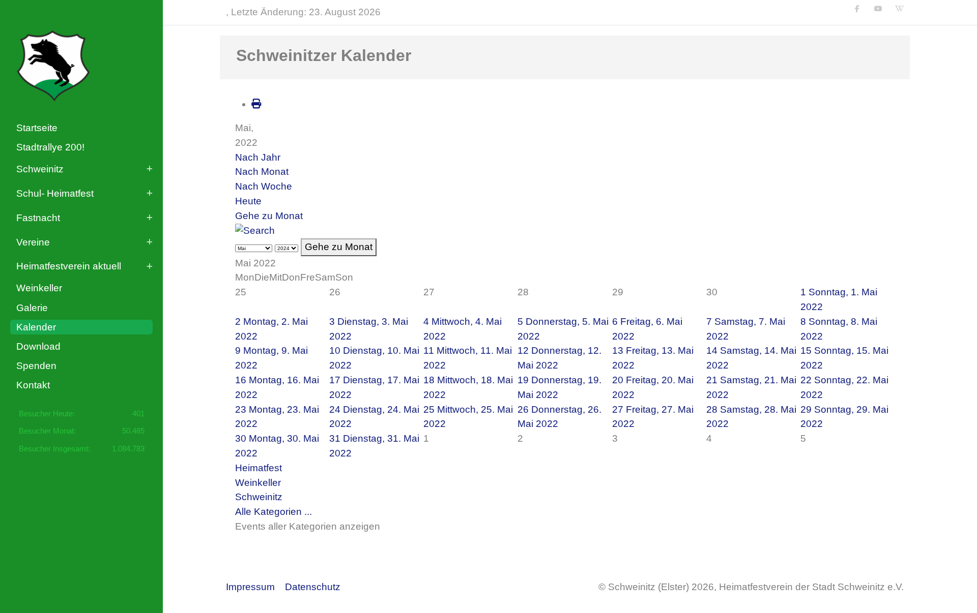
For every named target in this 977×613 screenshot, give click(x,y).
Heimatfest (258, 468)
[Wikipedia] (899, 9)
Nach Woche (263, 186)
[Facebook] (857, 9)
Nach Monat (262, 171)
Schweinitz (258, 497)
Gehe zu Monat (269, 215)
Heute (248, 201)
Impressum (250, 586)
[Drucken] (256, 104)
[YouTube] (878, 9)
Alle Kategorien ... (273, 511)
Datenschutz (312, 586)
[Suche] (255, 230)
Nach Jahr (257, 157)
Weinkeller (258, 482)
